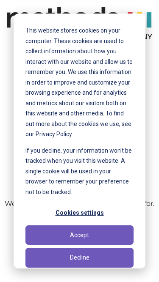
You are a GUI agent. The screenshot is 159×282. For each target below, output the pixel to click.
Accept (79, 235)
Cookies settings (80, 212)
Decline (79, 257)
